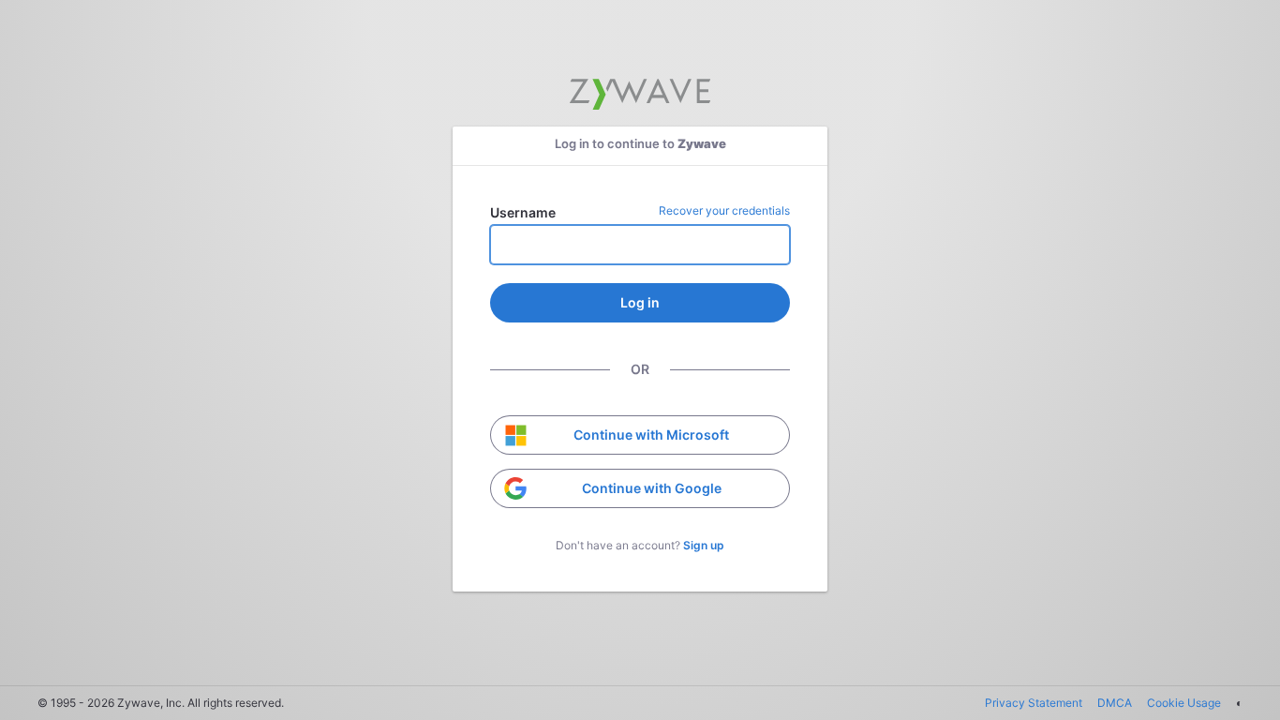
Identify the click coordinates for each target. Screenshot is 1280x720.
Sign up (703, 545)
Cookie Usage (1184, 703)
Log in (640, 302)
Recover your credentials (724, 210)
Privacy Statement (1033, 703)
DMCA (1114, 703)
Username (523, 212)
